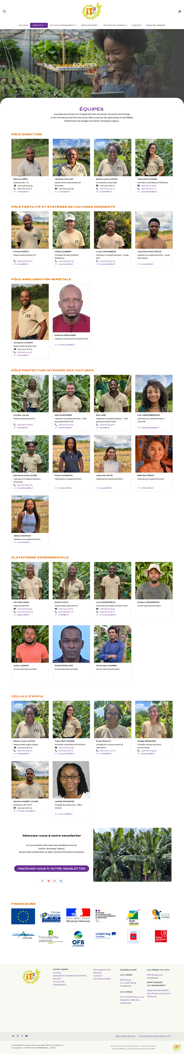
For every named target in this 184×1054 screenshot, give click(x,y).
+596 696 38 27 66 (107, 261)
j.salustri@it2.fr (106, 488)
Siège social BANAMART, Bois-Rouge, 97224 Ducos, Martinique (158, 993)
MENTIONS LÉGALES (125, 1036)
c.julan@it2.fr (22, 427)
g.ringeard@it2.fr (148, 753)
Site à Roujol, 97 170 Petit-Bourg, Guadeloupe (128, 983)
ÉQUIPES (57, 978)
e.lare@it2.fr (105, 427)
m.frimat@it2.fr (147, 488)
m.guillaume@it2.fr (25, 488)
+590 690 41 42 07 (107, 188)
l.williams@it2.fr (23, 615)
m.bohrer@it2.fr (65, 427)
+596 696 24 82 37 (107, 612)
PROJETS (97, 973)
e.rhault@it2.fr (106, 753)
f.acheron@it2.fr (65, 488)
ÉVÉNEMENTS (59, 985)
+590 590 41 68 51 (65, 609)
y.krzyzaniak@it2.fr (149, 191)
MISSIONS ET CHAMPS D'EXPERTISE (70, 975)
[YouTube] (48, 880)
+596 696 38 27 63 (24, 261)
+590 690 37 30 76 (108, 750)
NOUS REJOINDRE (102, 979)
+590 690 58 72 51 (24, 485)
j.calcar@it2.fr (64, 191)
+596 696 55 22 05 (25, 612)
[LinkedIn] (60, 880)
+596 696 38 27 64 (66, 261)
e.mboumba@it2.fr (66, 345)
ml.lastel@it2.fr (106, 191)
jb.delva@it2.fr (147, 264)
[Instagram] (54, 880)
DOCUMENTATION (101, 970)
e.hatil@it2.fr (63, 615)
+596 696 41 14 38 (24, 352)
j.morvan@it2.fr (23, 542)
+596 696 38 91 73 (65, 612)
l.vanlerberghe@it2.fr (150, 427)
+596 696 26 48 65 (25, 424)
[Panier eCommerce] (179, 11)
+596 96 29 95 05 (65, 424)
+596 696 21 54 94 (148, 750)
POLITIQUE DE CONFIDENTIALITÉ (155, 1036)
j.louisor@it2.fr (23, 355)
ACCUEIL (57, 972)
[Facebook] (42, 880)
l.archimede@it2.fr (107, 264)
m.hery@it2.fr (23, 191)
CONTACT (97, 976)
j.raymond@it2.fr (65, 814)
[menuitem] (23, 25)
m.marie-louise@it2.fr (26, 811)
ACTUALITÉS (59, 982)
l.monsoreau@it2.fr (108, 615)
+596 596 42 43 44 (148, 185)
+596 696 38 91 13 (148, 188)
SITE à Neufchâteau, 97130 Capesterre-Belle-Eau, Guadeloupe (132, 1000)
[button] (4, 11)
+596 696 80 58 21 (107, 424)
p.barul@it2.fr (23, 264)
